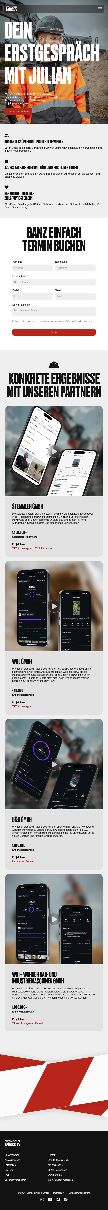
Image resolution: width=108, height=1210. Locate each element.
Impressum (58, 1193)
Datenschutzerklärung (79, 1193)
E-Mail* (16, 290)
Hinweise (30, 321)
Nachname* (61, 261)
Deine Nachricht (21, 304)
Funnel (29, 861)
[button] (100, 9)
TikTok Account (44, 548)
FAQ (6, 1175)
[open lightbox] (54, 451)
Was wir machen (12, 1160)
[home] (10, 8)
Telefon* (59, 290)
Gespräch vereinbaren (15, 1180)
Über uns (8, 1170)
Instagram (27, 548)
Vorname (17, 261)
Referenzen (10, 1165)
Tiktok (15, 1023)
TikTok (15, 548)
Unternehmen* (20, 276)
